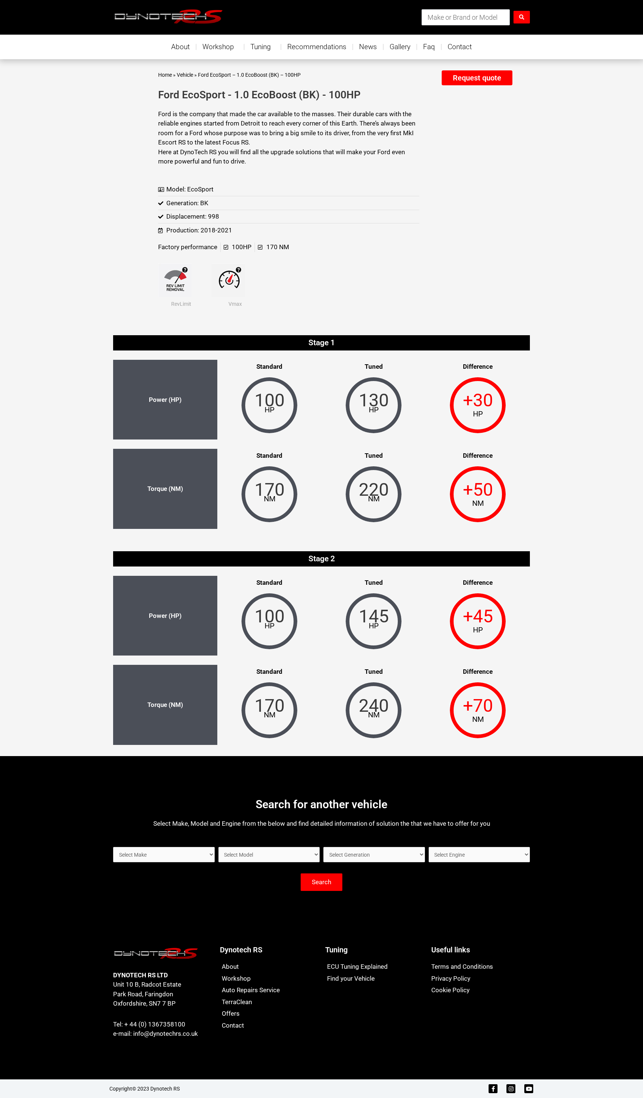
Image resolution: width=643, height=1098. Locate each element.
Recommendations (316, 46)
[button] (477, 77)
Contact (460, 46)
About (180, 46)
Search (321, 882)
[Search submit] (522, 17)
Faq (429, 46)
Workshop (218, 46)
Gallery (400, 46)
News (368, 46)
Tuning (260, 46)
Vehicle (185, 75)
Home (165, 75)
